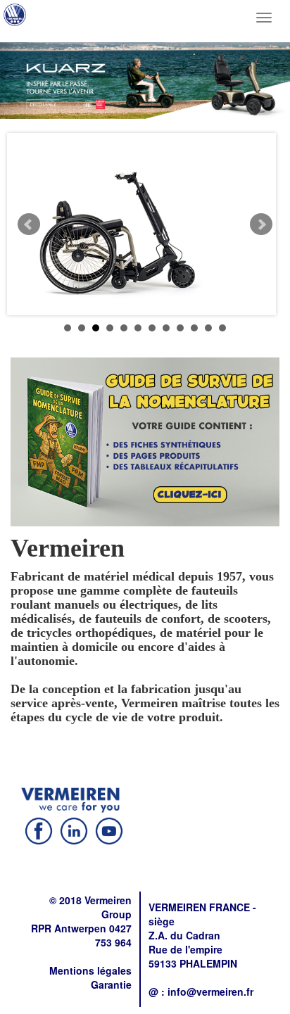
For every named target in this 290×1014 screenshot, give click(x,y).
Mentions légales (90, 970)
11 (208, 327)
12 (222, 327)
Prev (29, 224)
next (261, 224)
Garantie (111, 984)
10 (194, 327)
